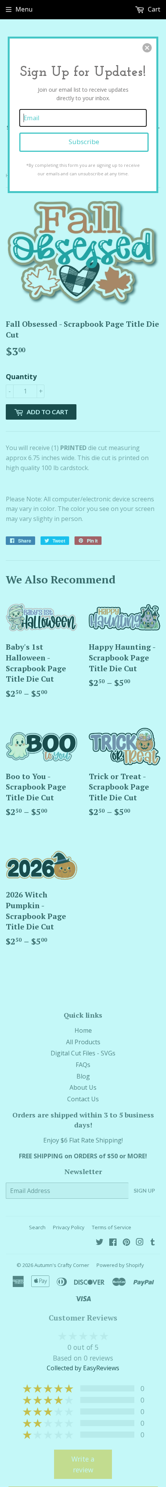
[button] (147, 47)
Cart (153, 9)
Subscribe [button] (84, 141)
